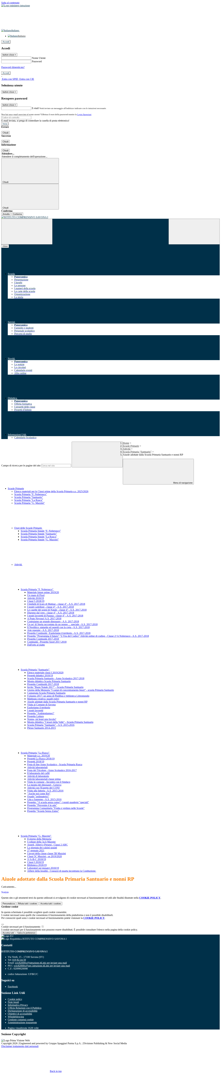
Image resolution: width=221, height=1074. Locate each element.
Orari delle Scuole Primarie (28, 528)
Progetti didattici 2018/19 (40, 675)
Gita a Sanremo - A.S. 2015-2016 (44, 799)
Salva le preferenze (26, 933)
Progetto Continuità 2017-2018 (43, 639)
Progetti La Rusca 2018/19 (41, 758)
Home (126, 443)
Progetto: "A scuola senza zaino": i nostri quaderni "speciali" (58, 802)
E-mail (35, 108)
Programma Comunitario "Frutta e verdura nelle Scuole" (56, 808)
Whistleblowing (16, 1016)
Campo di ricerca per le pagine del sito (20, 465)
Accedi (6, 42)
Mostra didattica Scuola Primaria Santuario (49, 681)
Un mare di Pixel (35, 595)
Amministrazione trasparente (22, 1022)
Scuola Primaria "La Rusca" (28, 500)
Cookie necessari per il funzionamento (21, 926)
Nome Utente (39, 58)
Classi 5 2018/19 (35, 601)
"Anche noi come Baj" (38, 793)
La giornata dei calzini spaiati (42, 847)
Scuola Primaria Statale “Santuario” (39, 533)
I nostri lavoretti (35, 710)
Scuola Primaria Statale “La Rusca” (39, 536)
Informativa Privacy (18, 1005)
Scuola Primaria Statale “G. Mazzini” (40, 539)
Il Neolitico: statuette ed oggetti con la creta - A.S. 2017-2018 (58, 627)
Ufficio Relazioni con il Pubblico (24, 1008)
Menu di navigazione (183, 483)
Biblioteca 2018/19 (37, 865)
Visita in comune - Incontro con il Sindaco (48, 782)
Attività (126, 448)
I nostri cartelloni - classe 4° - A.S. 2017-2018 (50, 607)
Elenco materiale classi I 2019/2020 (45, 672)
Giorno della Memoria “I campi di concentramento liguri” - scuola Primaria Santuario (70, 690)
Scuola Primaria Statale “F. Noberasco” (41, 530)
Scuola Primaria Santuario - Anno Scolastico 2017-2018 (55, 678)
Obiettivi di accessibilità (20, 1013)
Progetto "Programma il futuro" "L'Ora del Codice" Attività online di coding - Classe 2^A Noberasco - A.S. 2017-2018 (88, 636)
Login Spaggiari (84, 114)
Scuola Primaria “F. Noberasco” (30, 494)
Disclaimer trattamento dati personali (20, 1046)
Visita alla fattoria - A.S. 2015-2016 (45, 790)
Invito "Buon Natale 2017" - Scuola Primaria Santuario (55, 687)
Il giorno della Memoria (39, 838)
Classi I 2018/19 (35, 862)
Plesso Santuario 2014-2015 (41, 728)
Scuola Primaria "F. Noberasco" (37, 589)
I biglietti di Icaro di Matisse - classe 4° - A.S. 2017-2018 (56, 604)
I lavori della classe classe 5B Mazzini (46, 853)
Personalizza (9, 903)
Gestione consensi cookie (21, 1019)
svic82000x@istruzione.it (41, 962)
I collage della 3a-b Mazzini (41, 841)
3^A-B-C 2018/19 (36, 859)
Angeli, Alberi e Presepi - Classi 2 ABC (47, 844)
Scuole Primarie (131, 446)
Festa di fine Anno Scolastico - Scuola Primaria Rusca (54, 764)
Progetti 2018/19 (35, 761)
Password (37, 61)
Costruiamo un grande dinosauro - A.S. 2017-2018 (53, 621)
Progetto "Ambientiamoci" (40, 713)
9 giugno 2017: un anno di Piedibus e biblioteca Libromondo (58, 695)
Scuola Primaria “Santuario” (137, 451)
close (5, 246)
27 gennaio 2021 (35, 850)
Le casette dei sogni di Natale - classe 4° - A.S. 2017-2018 (57, 609)
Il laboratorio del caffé (38, 773)
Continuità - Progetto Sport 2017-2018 (46, 641)
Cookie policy (15, 999)
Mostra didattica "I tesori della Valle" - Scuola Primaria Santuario (60, 722)
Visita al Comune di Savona (41, 704)
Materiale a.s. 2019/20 (38, 755)
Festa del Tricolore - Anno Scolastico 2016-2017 (52, 770)
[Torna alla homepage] (110, 217)
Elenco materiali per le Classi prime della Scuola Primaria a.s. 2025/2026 (51, 491)
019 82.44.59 (19, 959)
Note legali (13, 1002)
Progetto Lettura (35, 716)
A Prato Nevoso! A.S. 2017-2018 (44, 618)
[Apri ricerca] (194, 231)
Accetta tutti (50, 903)
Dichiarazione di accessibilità (22, 1010)
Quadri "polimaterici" (38, 796)
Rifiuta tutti (27, 903)
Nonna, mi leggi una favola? (41, 719)
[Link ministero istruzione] (15, 5)
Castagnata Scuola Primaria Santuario (46, 693)
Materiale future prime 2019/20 (43, 592)
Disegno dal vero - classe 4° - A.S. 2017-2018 (50, 612)
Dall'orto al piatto (36, 644)
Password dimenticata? (13, 67)
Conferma (17, 214)
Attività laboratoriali (37, 767)
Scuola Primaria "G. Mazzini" (29, 503)
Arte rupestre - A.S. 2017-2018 (43, 630)
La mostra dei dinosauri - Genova (44, 784)
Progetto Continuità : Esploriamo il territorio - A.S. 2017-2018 (58, 633)
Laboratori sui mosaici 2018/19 (43, 868)
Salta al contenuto (10, 2)
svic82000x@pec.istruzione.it (42, 965)
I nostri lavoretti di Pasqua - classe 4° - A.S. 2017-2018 (55, 615)
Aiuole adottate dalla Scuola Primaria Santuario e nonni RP (57, 701)
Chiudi (5, 133)
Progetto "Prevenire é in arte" (42, 805)
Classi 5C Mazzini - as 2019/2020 (44, 856)
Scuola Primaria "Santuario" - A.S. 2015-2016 (50, 725)
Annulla (6, 214)
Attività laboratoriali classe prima (44, 779)
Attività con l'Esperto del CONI (43, 787)
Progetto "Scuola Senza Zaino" (43, 811)
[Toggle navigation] (26, 231)
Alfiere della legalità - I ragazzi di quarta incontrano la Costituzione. (61, 871)
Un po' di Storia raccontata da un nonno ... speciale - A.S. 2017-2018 (62, 624)
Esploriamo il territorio (38, 707)
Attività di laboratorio (38, 776)
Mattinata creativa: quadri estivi (43, 698)
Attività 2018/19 (35, 598)
